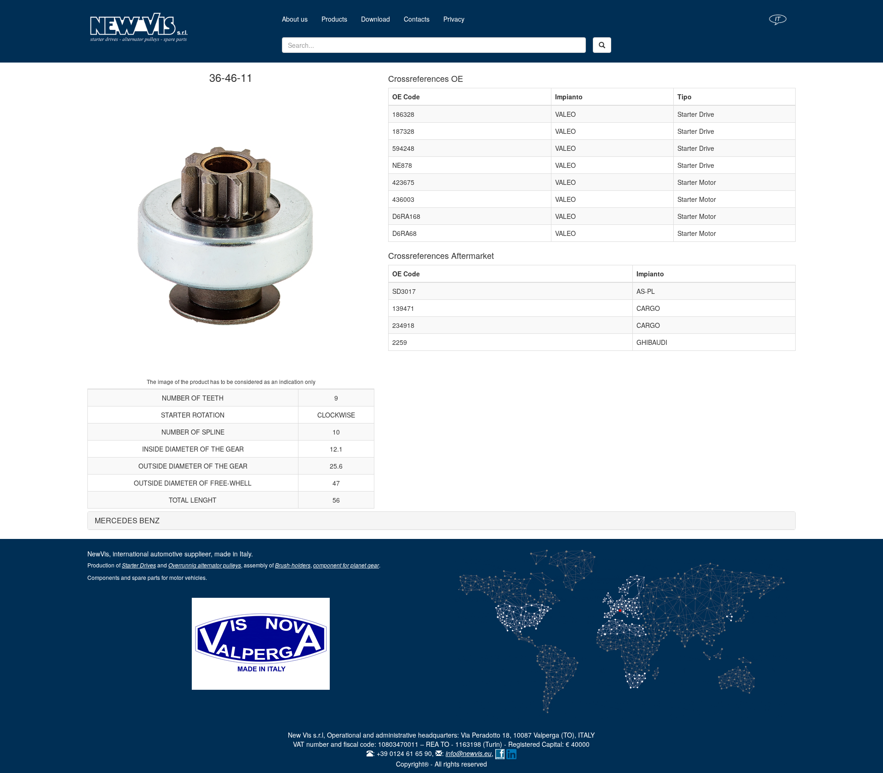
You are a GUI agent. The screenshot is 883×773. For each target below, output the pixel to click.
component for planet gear (346, 565)
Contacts (417, 18)
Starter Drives (139, 565)
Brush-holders (292, 565)
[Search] (602, 45)
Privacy (453, 18)
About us (298, 18)
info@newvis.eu (469, 753)
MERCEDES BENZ (127, 520)
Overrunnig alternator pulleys (204, 565)
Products (334, 18)
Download (375, 18)
